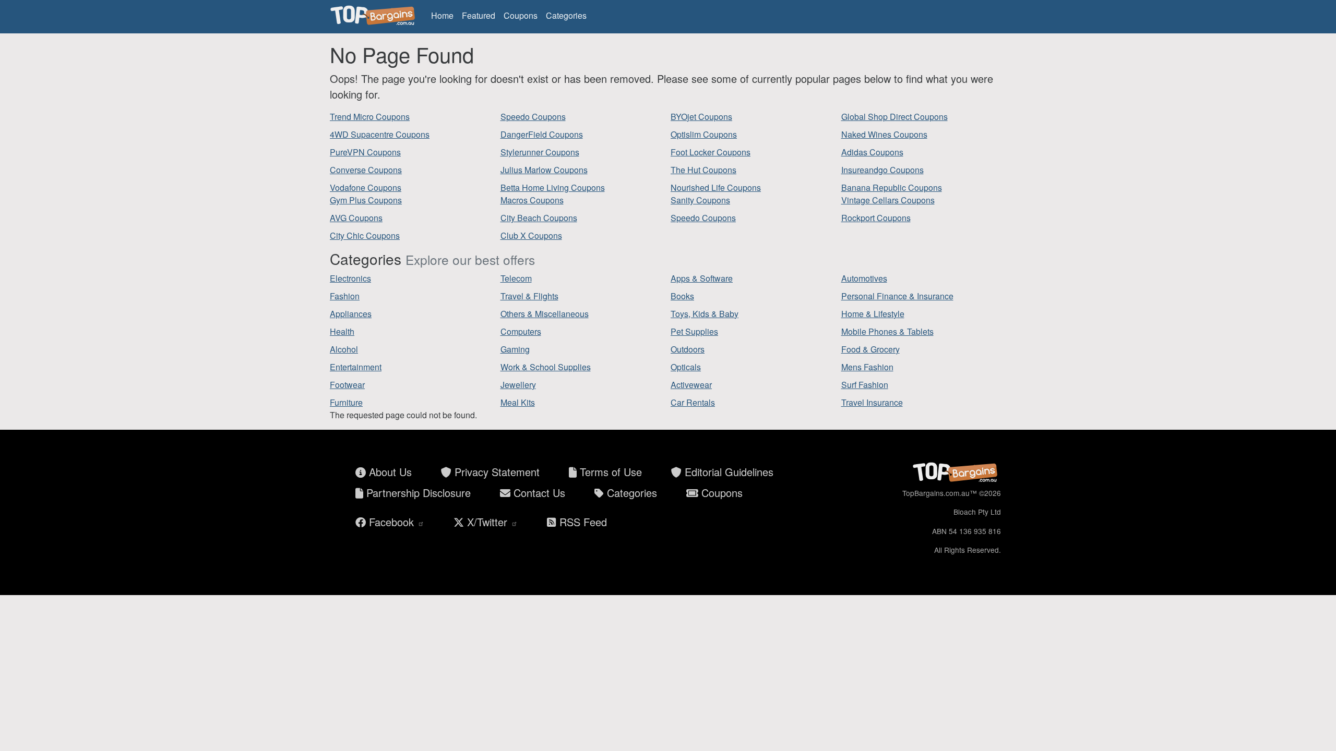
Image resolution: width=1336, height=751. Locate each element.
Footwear (347, 385)
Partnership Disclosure (417, 492)
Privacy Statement (495, 471)
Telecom (516, 278)
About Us (389, 471)
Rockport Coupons (876, 218)
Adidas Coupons (872, 152)
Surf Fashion (864, 385)
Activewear (691, 385)
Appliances (351, 314)
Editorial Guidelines (727, 471)
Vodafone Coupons (365, 187)
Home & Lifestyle (872, 314)
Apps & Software (702, 278)
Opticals (686, 367)
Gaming (515, 349)
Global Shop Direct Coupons (894, 117)
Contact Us (537, 492)
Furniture (346, 402)
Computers (520, 331)
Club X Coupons (531, 235)
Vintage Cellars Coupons (888, 200)
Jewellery (518, 385)
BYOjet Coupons (701, 117)
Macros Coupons (532, 200)
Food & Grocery (870, 349)
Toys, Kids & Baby (704, 314)
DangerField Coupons (541, 134)
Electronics (350, 278)
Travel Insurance (872, 402)
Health (342, 331)
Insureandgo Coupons (882, 170)
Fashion (345, 296)
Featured (478, 15)
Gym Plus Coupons (366, 200)
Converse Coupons (366, 170)
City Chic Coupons (365, 235)
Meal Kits (517, 402)
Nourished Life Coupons (716, 187)
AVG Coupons (356, 218)
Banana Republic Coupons (891, 187)
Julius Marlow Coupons (544, 170)
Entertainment (355, 367)
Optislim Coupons (704, 134)
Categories (566, 15)
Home (442, 15)
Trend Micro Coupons (370, 117)
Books (682, 296)
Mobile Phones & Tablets (887, 331)
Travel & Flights (529, 296)
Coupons (521, 15)
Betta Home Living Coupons (552, 187)
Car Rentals (693, 402)
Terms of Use (609, 471)
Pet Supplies (694, 331)
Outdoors (688, 349)
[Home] (374, 15)
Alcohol (344, 349)
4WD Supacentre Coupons (380, 134)
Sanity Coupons (700, 200)
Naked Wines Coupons (884, 134)
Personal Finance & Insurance (897, 296)
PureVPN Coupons (365, 152)
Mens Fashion (867, 367)
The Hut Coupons (703, 170)
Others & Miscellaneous (544, 314)
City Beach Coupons (538, 218)
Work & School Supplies (545, 367)
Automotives (864, 278)
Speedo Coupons (533, 117)
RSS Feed (581, 521)
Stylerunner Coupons (539, 152)
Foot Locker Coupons (710, 152)
